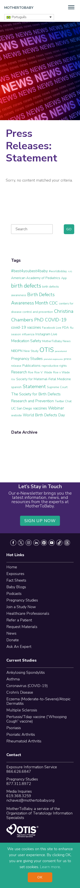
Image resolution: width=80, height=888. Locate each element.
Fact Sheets (16, 580)
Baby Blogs (16, 587)
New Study (30, 351)
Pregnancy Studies (27, 358)
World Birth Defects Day (44, 415)
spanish (16, 387)
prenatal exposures (53, 359)
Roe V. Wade (43, 372)
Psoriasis (13, 727)
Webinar (56, 408)
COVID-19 (56, 320)
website (16, 415)
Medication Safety (26, 340)
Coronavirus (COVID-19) (27, 685)
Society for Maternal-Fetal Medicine (43, 379)
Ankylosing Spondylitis (25, 672)
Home (11, 567)
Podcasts (14, 593)
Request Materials (21, 626)
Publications (31, 365)
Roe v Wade (61, 372)
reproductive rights (54, 366)
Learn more (50, 866)
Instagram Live (46, 334)
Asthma (13, 679)
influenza (28, 334)
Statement (34, 386)
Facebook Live (51, 328)
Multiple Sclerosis (21, 710)
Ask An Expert (18, 646)
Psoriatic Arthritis (20, 734)
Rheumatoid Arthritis (23, 741)
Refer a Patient (19, 620)
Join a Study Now (21, 606)
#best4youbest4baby (29, 270)
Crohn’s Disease (19, 692)
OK (39, 877)
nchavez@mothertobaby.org (30, 800)
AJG (70, 271)
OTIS (46, 350)
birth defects (26, 286)
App (64, 278)
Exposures (15, 573)
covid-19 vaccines (26, 327)
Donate (12, 640)
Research (19, 372)
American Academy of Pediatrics (35, 278)
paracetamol (61, 351)
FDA (65, 327)
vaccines (40, 408)
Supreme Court (57, 387)
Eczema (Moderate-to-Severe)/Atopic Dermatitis (38, 701)
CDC (53, 303)
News (11, 633)
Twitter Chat (63, 401)
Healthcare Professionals (27, 613)
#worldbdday (58, 271)
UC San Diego (21, 408)
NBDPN (16, 351)
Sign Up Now (40, 521)
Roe (30, 372)
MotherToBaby (18, 7)
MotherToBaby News (56, 341)
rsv (13, 379)
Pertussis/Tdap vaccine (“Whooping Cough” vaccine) (36, 719)
